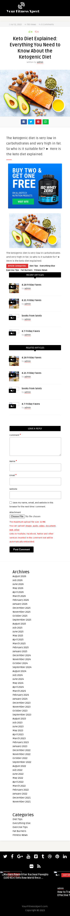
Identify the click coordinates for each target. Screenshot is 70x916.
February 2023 (21, 742)
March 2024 (19, 690)
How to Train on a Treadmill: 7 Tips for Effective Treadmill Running (26, 893)
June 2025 (18, 631)
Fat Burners (26, 270)
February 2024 (21, 694)
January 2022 (20, 793)
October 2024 (20, 663)
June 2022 (18, 773)
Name (13, 461)
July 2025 (17, 627)
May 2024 (18, 683)
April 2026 (18, 592)
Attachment (15, 512)
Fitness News (40, 270)
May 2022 (18, 777)
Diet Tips (34, 266)
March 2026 (19, 596)
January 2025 (20, 651)
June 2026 (18, 584)
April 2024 (18, 686)
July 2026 (18, 580)
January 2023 (20, 746)
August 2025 (19, 623)
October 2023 (20, 710)
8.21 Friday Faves (31, 300)
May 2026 (18, 588)
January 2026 (20, 603)
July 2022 (17, 770)
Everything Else (47, 266)
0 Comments (47, 24)
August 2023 (19, 718)
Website (13, 489)
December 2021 (22, 797)
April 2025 (18, 639)
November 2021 (22, 801)
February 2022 (21, 789)
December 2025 (22, 607)
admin (40, 62)
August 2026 (19, 576)
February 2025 (21, 647)
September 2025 (22, 619)
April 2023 (18, 734)
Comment (15, 435)
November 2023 (22, 706)
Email (13, 475)
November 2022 (22, 754)
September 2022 (22, 762)
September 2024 (22, 667)
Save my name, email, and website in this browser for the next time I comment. (31, 505)
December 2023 (22, 702)
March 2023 (19, 738)
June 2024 (18, 679)
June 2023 (18, 726)
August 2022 (19, 766)
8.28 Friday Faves (31, 284)
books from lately (32, 315)
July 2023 (17, 722)
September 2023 (22, 714)
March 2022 (19, 785)
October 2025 (20, 615)
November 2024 (22, 659)
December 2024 (22, 655)
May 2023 (18, 730)
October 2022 (20, 758)
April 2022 (18, 781)
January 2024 (20, 698)
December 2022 (22, 750)
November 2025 (22, 611)
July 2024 (18, 675)
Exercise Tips (12, 270)
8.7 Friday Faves (31, 331)
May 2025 (18, 635)
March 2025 (19, 643)
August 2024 (19, 671)
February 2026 (21, 600)
